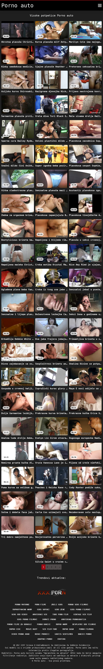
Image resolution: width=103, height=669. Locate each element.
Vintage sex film (82, 614)
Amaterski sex (40, 614)
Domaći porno (49, 619)
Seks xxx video (19, 614)
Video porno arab (21, 634)
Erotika (61, 639)
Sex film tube (50, 629)
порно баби (68, 629)
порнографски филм (22, 609)
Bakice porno (84, 634)
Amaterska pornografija (73, 619)
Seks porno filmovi (80, 609)
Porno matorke (22, 604)
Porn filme (40, 604)
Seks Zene (60, 609)
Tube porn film (60, 614)
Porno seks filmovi (78, 604)
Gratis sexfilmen (64, 634)
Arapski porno (45, 639)
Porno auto (40, 661)
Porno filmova (86, 629)
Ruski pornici (42, 634)
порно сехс (15, 629)
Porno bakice (43, 624)
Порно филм (61, 624)
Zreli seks (57, 604)
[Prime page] (51, 592)
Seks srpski (43, 609)
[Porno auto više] (100, 5)
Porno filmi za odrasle (19, 624)
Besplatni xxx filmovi (84, 624)
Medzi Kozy (31, 629)
